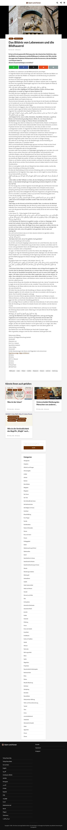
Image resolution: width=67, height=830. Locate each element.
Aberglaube (26, 460)
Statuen (42, 371)
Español (5, 792)
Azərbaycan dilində (7, 775)
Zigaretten (26, 729)
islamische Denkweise (29, 605)
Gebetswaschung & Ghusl (30, 548)
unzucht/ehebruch (28, 716)
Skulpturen (35, 371)
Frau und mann (47, 390)
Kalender (26, 618)
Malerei (23, 371)
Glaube (25, 568)
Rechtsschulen (27, 672)
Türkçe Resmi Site (7, 758)
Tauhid (25, 706)
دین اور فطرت (6, 818)
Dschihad (26, 511)
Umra (25, 713)
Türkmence (5, 815)
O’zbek (4, 788)
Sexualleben (27, 696)
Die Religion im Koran (29, 507)
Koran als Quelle (18, 38)
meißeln (29, 371)
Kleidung (47, 396)
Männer (26, 645)
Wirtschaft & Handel (29, 723)
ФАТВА (5, 778)
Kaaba (25, 615)
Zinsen (25, 733)
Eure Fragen (26, 518)
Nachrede (26, 649)
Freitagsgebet (27, 541)
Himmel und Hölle (28, 595)
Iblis (25, 598)
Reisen (25, 679)
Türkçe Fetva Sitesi (7, 761)
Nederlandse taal (7, 805)
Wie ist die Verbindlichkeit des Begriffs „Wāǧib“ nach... (18, 430)
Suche (33, 447)
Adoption (26, 464)
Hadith (25, 582)
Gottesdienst (27, 578)
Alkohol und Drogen (29, 467)
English (4, 768)
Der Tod (26, 497)
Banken (25, 481)
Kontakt (37, 744)
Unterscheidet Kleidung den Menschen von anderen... (47, 403)
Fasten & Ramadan (28, 528)
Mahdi (25, 642)
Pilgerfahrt (26, 662)
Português (5, 781)
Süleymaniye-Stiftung (29, 699)
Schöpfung (26, 689)
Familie (25, 521)
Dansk (4, 808)
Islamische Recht (11, 420)
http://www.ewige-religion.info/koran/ (19, 353)
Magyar (5, 812)
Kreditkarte (26, 635)
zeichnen (48, 371)
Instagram (37, 751)
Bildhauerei (12, 371)
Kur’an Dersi (6, 765)
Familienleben (27, 524)
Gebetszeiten (27, 551)
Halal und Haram (22, 418)
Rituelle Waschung (28, 682)
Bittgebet (26, 487)
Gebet (25, 544)
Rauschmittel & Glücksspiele (31, 669)
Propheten (26, 666)
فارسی (4, 785)
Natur (25, 655)
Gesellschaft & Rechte (29, 561)
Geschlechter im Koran (42, 392)
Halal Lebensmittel (28, 585)
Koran (25, 625)
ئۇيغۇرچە (5, 798)
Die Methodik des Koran (13, 416)
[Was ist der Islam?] (19, 393)
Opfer (25, 659)
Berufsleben (27, 484)
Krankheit (26, 632)
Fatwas (14, 390)
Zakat (25, 726)
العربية (4, 771)
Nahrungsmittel (27, 652)
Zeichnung (54, 371)
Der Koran (39, 390)
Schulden (26, 692)
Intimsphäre (39, 396)
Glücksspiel (26, 575)
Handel (25, 592)
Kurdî (4, 802)
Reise (25, 676)
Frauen (25, 538)
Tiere (48, 398)
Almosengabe (27, 470)
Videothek (26, 719)
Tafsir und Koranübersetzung (31, 703)
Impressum (38, 748)
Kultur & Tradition (28, 639)
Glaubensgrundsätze (29, 571)
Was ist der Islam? (14, 402)
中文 (4, 795)
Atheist (25, 477)
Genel (20, 390)
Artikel (11, 38)
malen (18, 371)
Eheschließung (27, 514)
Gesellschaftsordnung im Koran (44, 394)
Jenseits (25, 612)
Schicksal (26, 686)
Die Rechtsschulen (12, 418)
